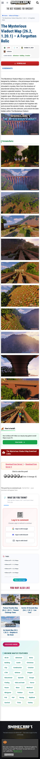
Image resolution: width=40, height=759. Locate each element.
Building (22, 55)
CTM (6, 672)
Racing (21, 697)
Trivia (19, 702)
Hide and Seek (19, 682)
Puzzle (31, 692)
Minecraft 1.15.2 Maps (11, 577)
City (6, 667)
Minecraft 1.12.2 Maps (11, 568)
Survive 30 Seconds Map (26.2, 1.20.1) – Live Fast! (29, 610)
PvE (6, 697)
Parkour (20, 692)
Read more (18, 751)
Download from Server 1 (15, 464)
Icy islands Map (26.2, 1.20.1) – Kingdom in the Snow (10, 632)
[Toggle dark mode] (7, 3)
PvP (13, 697)
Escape (31, 677)
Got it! (9, 755)
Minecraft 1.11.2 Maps (11, 564)
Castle (18, 662)
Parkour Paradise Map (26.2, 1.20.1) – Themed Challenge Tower (10, 610)
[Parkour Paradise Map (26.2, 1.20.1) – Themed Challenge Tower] (10, 599)
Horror (32, 682)
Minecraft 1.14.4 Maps (11, 572)
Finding (7, 682)
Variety (30, 702)
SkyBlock (32, 697)
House (7, 687)
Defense (17, 672)
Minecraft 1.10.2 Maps (11, 560)
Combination (17, 667)
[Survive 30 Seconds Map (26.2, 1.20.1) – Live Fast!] (29, 599)
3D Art (7, 657)
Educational (8, 677)
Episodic (21, 677)
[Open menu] (2, 2)
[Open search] (37, 2)
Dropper (30, 672)
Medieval (30, 687)
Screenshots (7, 68)
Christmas (30, 662)
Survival (7, 702)
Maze (17, 687)
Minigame (8, 692)
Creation (27, 55)
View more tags (20, 580)
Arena (31, 657)
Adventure (16, 55)
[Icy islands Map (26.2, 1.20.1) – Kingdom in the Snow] (10, 621)
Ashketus (9, 51)
